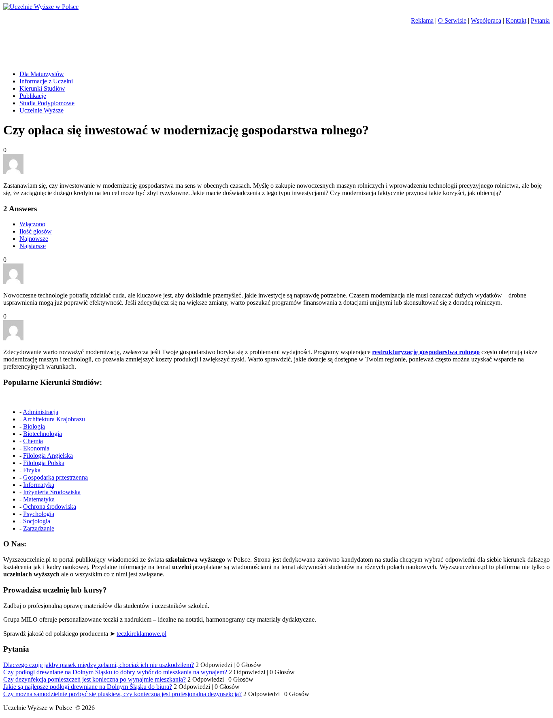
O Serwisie (452, 20)
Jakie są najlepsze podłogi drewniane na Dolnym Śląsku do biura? (87, 686)
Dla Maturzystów (41, 73)
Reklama (422, 20)
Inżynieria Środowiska (52, 492)
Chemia (33, 441)
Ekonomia (36, 448)
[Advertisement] (98, 50)
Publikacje (32, 95)
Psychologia (38, 513)
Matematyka (39, 499)
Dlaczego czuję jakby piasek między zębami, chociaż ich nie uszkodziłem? (98, 664)
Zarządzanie (38, 528)
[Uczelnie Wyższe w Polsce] (41, 6)
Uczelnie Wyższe (41, 110)
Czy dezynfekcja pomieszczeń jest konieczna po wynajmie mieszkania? (94, 679)
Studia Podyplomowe (46, 103)
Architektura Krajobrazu (54, 419)
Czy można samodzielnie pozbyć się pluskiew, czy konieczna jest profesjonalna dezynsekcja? (122, 693)
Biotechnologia (42, 433)
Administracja (40, 411)
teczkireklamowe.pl (141, 633)
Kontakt (516, 20)
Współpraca (486, 20)
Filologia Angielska (48, 455)
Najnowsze (33, 238)
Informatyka (38, 484)
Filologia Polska (43, 462)
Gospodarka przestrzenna (55, 477)
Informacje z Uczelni (46, 81)
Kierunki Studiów (42, 88)
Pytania (540, 20)
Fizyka (31, 470)
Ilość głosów (35, 231)
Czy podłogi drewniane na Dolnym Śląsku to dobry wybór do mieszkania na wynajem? (115, 672)
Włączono (32, 224)
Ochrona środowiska (49, 506)
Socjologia (36, 521)
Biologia (34, 426)
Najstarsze (32, 245)
